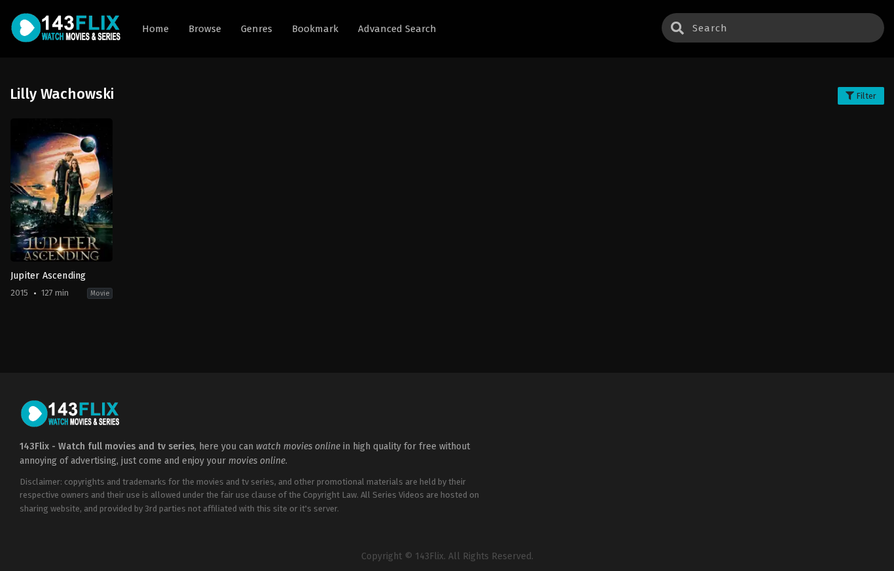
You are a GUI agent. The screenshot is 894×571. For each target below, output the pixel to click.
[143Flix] (66, 29)
